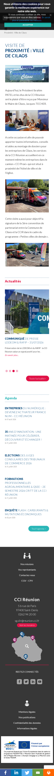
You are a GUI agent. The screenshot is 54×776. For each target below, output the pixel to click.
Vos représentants (27, 569)
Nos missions (27, 564)
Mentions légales (27, 711)
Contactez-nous (27, 575)
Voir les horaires (27, 625)
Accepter (28, 25)
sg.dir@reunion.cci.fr (27, 620)
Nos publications (27, 717)
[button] (6, 371)
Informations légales (27, 728)
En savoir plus (11, 355)
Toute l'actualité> (37, 378)
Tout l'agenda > (39, 528)
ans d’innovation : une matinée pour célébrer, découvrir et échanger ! (23, 435)
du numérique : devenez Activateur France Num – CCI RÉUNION (25, 412)
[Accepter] (50, 15)
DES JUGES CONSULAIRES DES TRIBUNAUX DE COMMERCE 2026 (25, 459)
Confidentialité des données (27, 722)
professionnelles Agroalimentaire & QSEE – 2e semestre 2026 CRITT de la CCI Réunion (26, 486)
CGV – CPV (27, 580)
